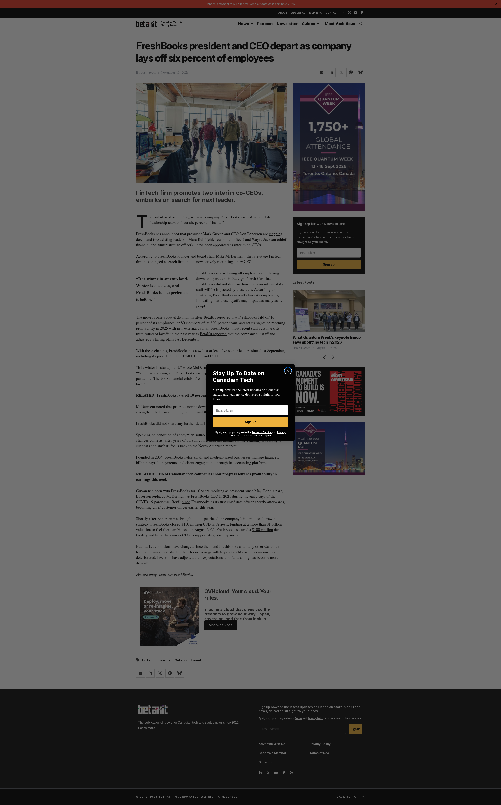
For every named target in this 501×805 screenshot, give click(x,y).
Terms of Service (262, 432)
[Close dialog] (288, 370)
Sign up (250, 422)
